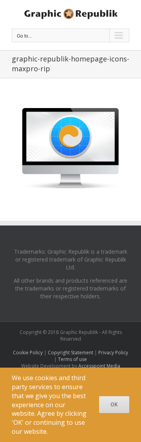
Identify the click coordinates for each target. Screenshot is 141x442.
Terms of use (72, 359)
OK (114, 404)
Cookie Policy (28, 352)
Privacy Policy (113, 352)
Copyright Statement (70, 352)
